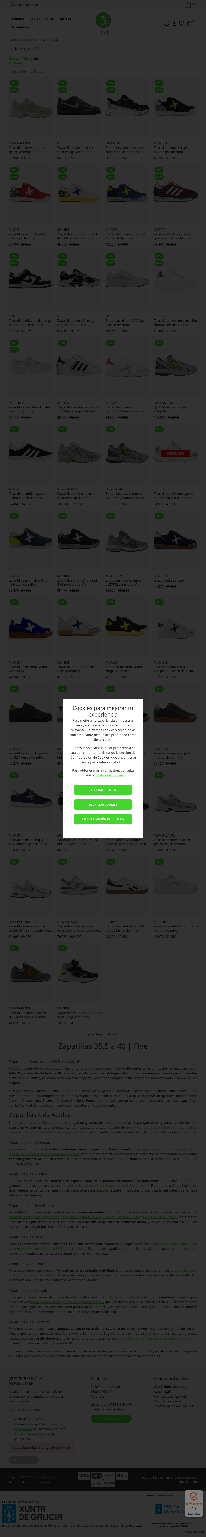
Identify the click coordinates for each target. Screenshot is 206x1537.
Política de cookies (109, 775)
